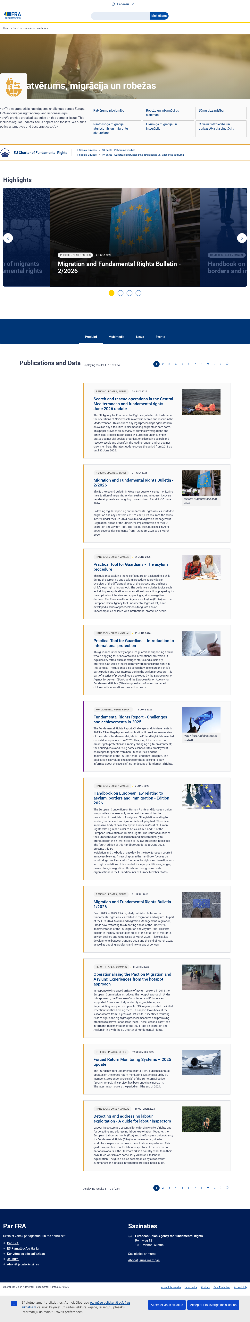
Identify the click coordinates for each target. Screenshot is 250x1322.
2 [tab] (120, 293)
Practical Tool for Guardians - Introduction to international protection (134, 643)
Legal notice (191, 1287)
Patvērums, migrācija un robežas (30, 28)
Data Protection (221, 1287)
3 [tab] (129, 293)
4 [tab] (138, 293)
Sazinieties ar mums (142, 1254)
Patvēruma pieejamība (108, 110)
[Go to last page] (227, 364)
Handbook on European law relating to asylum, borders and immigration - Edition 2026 (131, 798)
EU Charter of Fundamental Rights (40, 153)
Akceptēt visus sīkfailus (167, 1305)
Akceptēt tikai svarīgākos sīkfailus (213, 1305)
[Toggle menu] (242, 16)
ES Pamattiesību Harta (23, 1248)
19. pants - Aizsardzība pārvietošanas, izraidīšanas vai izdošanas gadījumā (143, 154)
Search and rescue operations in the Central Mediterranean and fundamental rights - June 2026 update (133, 404)
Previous (8, 238)
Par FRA (13, 1243)
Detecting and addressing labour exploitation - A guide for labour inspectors (132, 1118)
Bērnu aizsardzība (211, 110)
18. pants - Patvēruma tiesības (118, 150)
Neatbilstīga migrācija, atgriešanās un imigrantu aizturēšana (110, 128)
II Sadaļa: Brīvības (87, 150)
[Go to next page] (221, 364)
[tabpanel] (125, 237)
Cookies (205, 1287)
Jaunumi (13, 1259)
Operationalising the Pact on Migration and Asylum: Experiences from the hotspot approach (132, 979)
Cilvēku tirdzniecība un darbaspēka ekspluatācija (216, 126)
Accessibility (240, 1287)
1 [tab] (111, 293)
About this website (171, 1287)
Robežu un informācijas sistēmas (162, 113)
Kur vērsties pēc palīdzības (26, 1254)
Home (6, 28)
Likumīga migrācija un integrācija (161, 126)
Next (242, 238)
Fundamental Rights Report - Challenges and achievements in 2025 (130, 719)
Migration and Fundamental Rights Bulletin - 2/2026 (119, 267)
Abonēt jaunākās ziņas (23, 1264)
